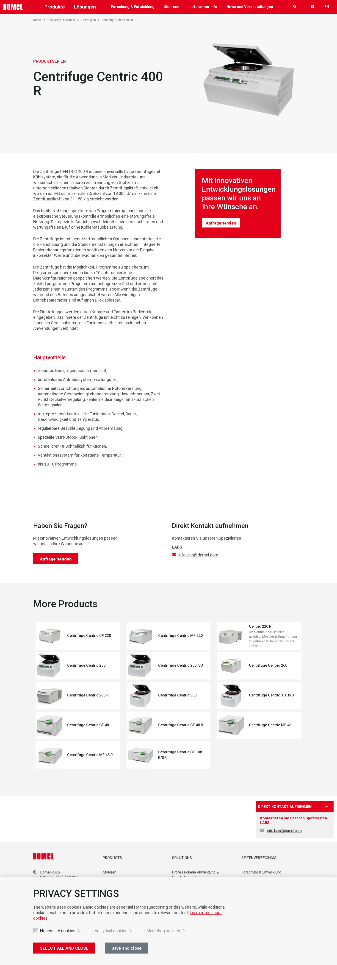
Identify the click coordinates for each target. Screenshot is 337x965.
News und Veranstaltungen (250, 7)
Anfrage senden (221, 223)
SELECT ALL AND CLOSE (64, 948)
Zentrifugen (88, 20)
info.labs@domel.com (198, 554)
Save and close (126, 948)
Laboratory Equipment (61, 20)
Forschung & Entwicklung (133, 7)
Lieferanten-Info (202, 7)
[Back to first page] (13, 7)
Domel (37, 20)
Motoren (109, 872)
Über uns (171, 7)
